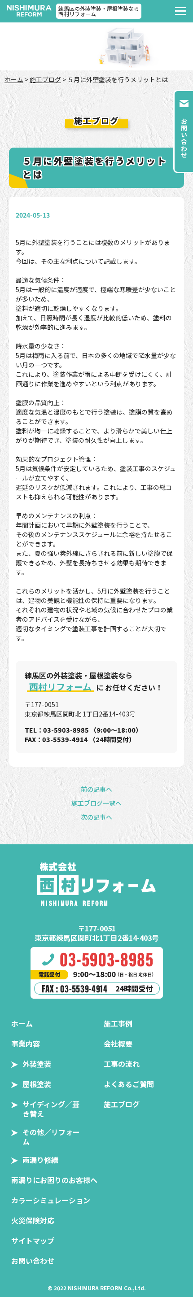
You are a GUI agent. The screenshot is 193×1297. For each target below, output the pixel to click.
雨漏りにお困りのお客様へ (54, 1180)
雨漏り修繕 (40, 1159)
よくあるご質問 (129, 1084)
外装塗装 (36, 1063)
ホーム (13, 79)
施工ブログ (45, 79)
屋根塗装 (36, 1084)
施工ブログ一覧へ (96, 803)
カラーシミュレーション (50, 1200)
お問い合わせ (32, 1260)
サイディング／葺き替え (50, 1109)
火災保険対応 (32, 1220)
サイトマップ (32, 1240)
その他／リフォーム (51, 1137)
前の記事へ (96, 789)
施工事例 (118, 1023)
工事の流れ (122, 1063)
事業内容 (25, 1043)
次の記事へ (96, 816)
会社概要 (118, 1043)
